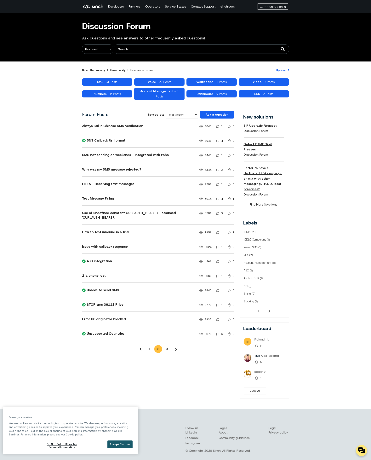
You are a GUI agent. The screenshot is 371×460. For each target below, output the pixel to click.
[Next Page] (176, 349)
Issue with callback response (105, 246)
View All (255, 391)
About (223, 432)
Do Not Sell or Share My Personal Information (62, 446)
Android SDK (251, 278)
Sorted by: (156, 115)
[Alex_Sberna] (263, 361)
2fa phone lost (94, 275)
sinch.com (227, 6)
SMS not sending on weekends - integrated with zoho (125, 155)
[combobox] (201, 49)
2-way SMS (251, 247)
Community (118, 70)
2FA (246, 255)
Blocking (249, 301)
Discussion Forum (256, 131)
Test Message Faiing (98, 198)
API (246, 286)
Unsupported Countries (105, 333)
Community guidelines (234, 438)
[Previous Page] (140, 349)
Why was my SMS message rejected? (111, 169)
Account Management (257, 263)
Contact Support (203, 6)
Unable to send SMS (103, 290)
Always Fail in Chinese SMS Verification (112, 126)
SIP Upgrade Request (260, 126)
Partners (134, 6)
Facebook (192, 438)
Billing (247, 293)
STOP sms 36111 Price (105, 304)
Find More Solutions (263, 204)
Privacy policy (278, 432)
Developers (116, 6)
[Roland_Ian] (259, 344)
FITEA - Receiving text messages (108, 184)
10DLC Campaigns (255, 239)
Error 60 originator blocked (104, 319)
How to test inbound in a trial (105, 232)
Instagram (193, 443)
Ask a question (217, 115)
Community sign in (273, 7)
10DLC (247, 232)
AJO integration (99, 261)
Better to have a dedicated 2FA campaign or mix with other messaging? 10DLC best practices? (263, 178)
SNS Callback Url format (106, 140)
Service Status (175, 6)
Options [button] (281, 70)
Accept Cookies (120, 444)
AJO (246, 270)
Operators (152, 6)
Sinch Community (93, 6)
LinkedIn (191, 432)
